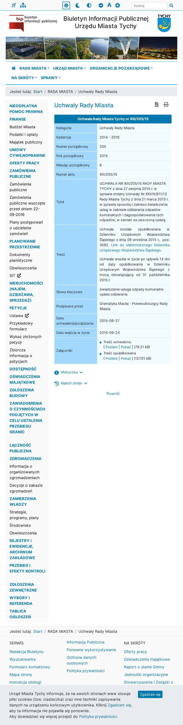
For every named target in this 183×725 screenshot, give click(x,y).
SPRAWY (49, 77)
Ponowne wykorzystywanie (91, 649)
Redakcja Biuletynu (27, 651)
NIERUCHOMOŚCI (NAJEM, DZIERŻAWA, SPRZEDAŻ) (26, 292)
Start (37, 91)
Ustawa (29, 315)
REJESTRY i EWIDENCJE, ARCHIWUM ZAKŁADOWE (22, 549)
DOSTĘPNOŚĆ (23, 369)
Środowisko (20, 525)
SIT (29, 275)
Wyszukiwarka (23, 659)
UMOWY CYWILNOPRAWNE (27, 152)
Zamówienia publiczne (20, 187)
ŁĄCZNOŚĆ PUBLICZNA (21, 448)
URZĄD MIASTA (68, 68)
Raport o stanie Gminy (144, 666)
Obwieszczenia (23, 267)
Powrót (113, 393)
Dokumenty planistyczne (21, 257)
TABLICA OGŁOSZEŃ (20, 614)
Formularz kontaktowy (30, 666)
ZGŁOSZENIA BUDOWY (22, 393)
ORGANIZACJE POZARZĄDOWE (120, 68)
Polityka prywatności (86, 670)
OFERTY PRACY (25, 163)
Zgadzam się (150, 694)
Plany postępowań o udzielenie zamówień (26, 228)
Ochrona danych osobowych (81, 660)
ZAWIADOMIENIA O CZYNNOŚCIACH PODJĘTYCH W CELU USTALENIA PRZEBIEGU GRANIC (27, 417)
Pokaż (126, 347)
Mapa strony (21, 674)
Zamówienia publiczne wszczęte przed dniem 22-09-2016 (27, 206)
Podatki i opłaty (24, 134)
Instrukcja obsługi (25, 682)
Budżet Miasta (22, 126)
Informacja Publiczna (85, 642)
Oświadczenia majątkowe (147, 659)
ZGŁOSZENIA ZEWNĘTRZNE (23, 587)
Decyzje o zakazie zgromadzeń (26, 488)
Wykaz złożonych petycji (25, 339)
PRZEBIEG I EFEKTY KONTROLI (27, 568)
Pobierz (112, 347)
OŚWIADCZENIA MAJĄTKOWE (25, 379)
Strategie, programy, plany (24, 515)
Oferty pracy (135, 651)
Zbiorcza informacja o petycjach (21, 355)
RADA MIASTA (33, 68)
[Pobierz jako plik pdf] (157, 104)
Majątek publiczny (26, 142)
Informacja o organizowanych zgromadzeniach (25, 472)
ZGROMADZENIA (25, 458)
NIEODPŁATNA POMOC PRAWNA (26, 108)
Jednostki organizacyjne (146, 674)
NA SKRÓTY (22, 77)
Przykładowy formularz (21, 326)
